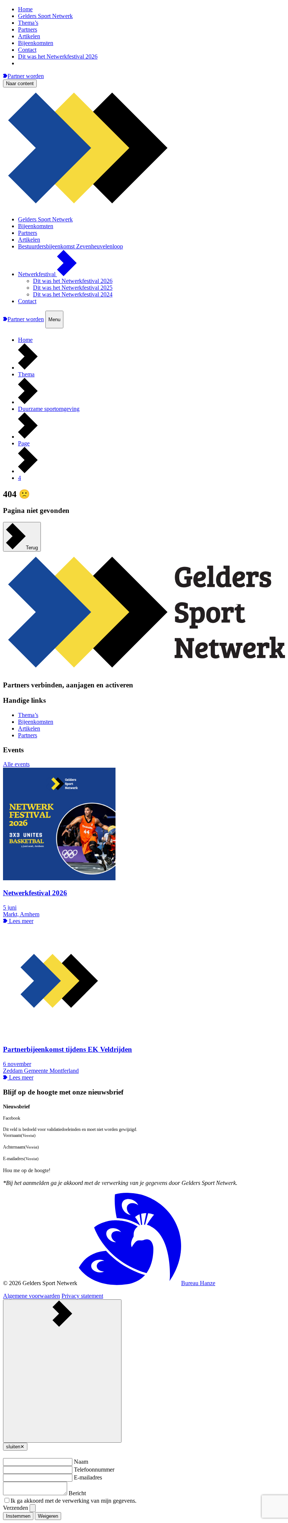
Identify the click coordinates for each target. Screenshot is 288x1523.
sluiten (15, 1446)
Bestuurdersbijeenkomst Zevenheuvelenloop (70, 246)
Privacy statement (82, 1296)
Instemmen (18, 1516)
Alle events (16, 764)
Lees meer (20, 921)
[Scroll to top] (62, 1371)
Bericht (77, 1493)
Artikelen (29, 36)
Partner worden (26, 76)
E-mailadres (88, 1477)
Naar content (20, 83)
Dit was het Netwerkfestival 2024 (72, 294)
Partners (27, 29)
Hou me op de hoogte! (27, 1170)
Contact (27, 50)
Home (25, 9)
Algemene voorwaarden (31, 1296)
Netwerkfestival (37, 274)
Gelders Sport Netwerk (45, 16)
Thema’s (28, 23)
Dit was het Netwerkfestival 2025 (72, 287)
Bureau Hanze (198, 1283)
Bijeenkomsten (35, 43)
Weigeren (48, 1516)
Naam (81, 1461)
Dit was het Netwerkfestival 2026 (58, 56)
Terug (32, 547)
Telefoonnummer (94, 1469)
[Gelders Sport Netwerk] (144, 206)
